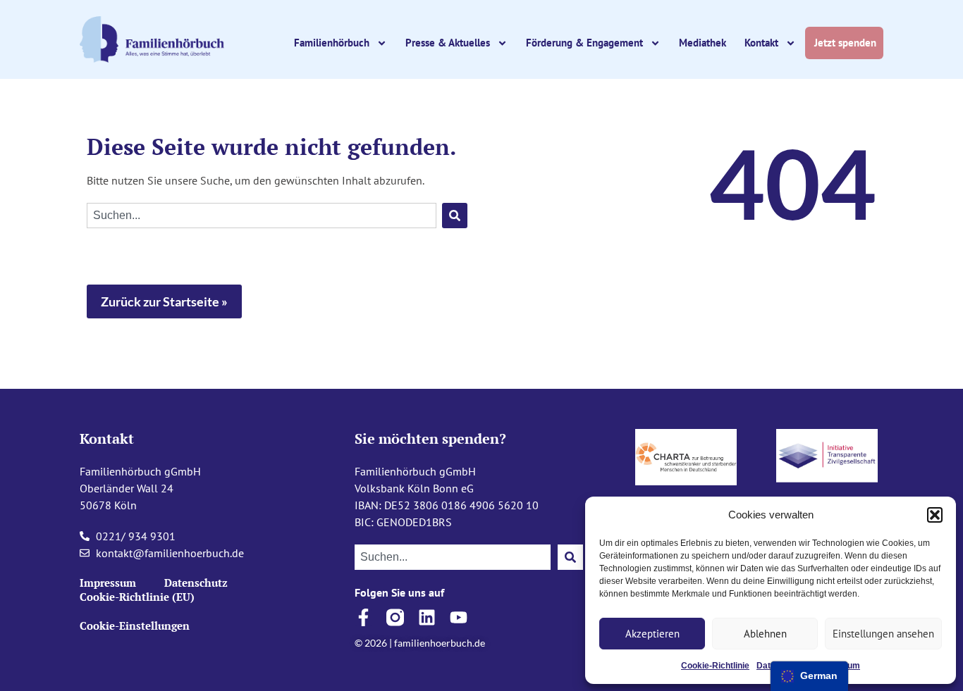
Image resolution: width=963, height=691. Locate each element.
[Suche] (454, 215)
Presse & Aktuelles (447, 42)
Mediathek (702, 42)
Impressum (108, 582)
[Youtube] (458, 617)
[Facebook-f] (363, 617)
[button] (935, 515)
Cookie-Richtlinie (715, 666)
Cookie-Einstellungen (135, 625)
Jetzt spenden (846, 42)
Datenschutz (196, 582)
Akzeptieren (652, 633)
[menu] (809, 676)
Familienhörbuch (331, 42)
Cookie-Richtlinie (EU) (137, 597)
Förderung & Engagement (584, 42)
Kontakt (761, 42)
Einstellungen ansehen (883, 633)
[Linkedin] (427, 617)
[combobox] (261, 215)
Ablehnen (765, 633)
